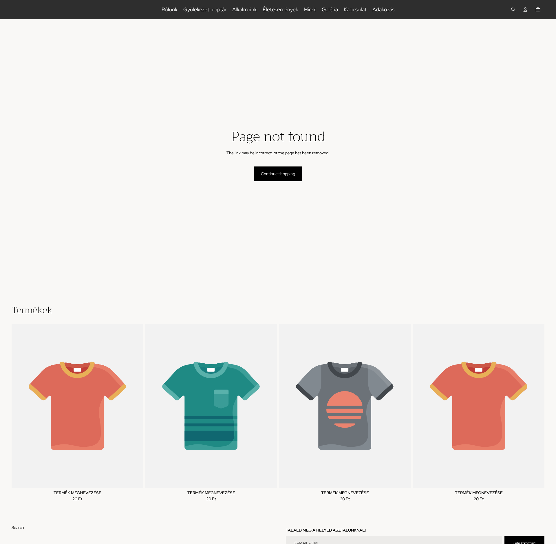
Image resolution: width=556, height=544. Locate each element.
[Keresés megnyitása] (513, 9)
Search (18, 527)
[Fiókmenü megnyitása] (525, 9)
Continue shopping (278, 173)
